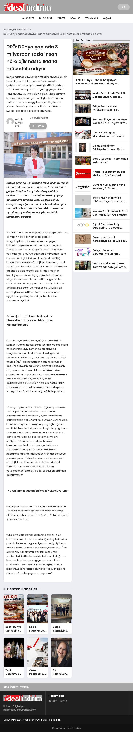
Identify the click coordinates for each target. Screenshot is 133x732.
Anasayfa (28, 18)
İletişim (53, 700)
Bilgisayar (46, 18)
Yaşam (107, 18)
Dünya (61, 18)
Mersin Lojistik (74, 728)
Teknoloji (91, 18)
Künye (63, 700)
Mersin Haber (58, 728)
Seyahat (75, 18)
